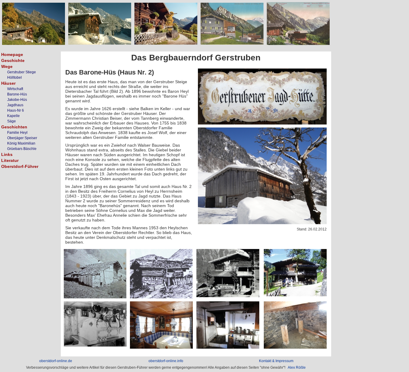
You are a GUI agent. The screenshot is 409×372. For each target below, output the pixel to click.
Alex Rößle (297, 367)
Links (7, 154)
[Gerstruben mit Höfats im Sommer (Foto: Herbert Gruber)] (33, 43)
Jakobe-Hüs (17, 100)
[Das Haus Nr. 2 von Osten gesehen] (295, 294)
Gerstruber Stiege (21, 72)
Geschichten (14, 126)
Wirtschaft (15, 89)
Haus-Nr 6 (15, 110)
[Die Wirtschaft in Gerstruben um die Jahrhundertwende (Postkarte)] (232, 43)
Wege (7, 66)
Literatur (10, 160)
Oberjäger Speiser (22, 138)
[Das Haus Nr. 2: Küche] (227, 347)
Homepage (12, 54)
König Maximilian (21, 143)
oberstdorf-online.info (166, 361)
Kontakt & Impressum (276, 361)
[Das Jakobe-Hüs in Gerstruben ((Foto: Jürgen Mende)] (165, 43)
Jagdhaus (15, 105)
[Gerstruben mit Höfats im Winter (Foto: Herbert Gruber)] (99, 43)
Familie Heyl (17, 132)
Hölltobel (14, 77)
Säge (11, 121)
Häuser (8, 83)
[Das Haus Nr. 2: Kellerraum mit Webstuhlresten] (295, 347)
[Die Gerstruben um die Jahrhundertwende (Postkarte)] (298, 43)
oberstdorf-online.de (55, 361)
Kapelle (13, 116)
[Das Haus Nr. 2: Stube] (161, 347)
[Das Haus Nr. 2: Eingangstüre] (262, 123)
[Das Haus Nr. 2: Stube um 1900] (95, 345)
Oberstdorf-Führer (19, 166)
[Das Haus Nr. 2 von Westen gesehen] (262, 222)
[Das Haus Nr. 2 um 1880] (95, 296)
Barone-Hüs (17, 94)
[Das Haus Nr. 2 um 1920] (227, 295)
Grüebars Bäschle (22, 149)
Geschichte (13, 60)
